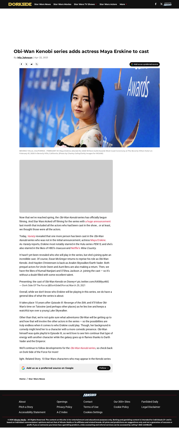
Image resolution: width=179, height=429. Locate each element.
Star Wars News (42, 4)
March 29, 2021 (77, 285)
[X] (161, 4)
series (83, 348)
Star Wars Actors (108, 4)
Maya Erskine (98, 240)
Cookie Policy (121, 406)
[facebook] (155, 4)
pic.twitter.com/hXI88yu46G (93, 281)
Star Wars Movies (62, 4)
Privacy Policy (64, 406)
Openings (62, 401)
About (22, 401)
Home (22, 379)
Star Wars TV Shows (84, 4)
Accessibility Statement (32, 412)
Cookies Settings (92, 412)
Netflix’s (75, 248)
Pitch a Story (26, 406)
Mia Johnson (24, 57)
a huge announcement (98, 221)
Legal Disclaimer (151, 406)
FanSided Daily (150, 401)
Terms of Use (90, 406)
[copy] (37, 64)
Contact (87, 401)
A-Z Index (62, 412)
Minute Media (20, 420)
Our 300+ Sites (122, 401)
